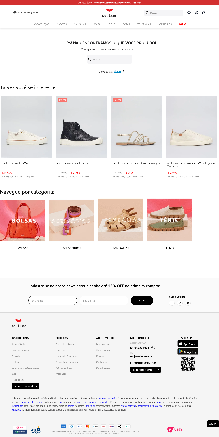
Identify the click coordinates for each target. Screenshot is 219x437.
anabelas (104, 402)
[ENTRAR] (196, 12)
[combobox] (163, 13)
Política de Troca (63, 367)
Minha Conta (102, 361)
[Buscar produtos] (90, 59)
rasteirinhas (17, 405)
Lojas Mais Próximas (142, 369)
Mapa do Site (18, 379)
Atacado (16, 355)
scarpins (40, 402)
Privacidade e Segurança (67, 361)
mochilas (90, 405)
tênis (60, 402)
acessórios (112, 398)
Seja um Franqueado (24, 386)
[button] (24, 149)
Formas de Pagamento (66, 355)
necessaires (143, 405)
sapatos (101, 398)
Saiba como (136, 2)
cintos (124, 405)
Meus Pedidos (103, 367)
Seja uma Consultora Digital (25, 367)
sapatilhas (93, 402)
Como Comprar (103, 349)
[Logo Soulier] (109, 13)
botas (158, 402)
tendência (16, 409)
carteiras (132, 405)
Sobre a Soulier (19, 343)
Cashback (16, 361)
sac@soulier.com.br (141, 356)
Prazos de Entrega (64, 343)
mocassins (82, 402)
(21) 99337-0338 (139, 347)
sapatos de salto (27, 402)
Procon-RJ (60, 373)
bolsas (71, 405)
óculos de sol (156, 405)
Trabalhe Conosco (20, 349)
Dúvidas (100, 355)
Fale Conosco (103, 343)
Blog (14, 373)
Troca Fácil (60, 349)
